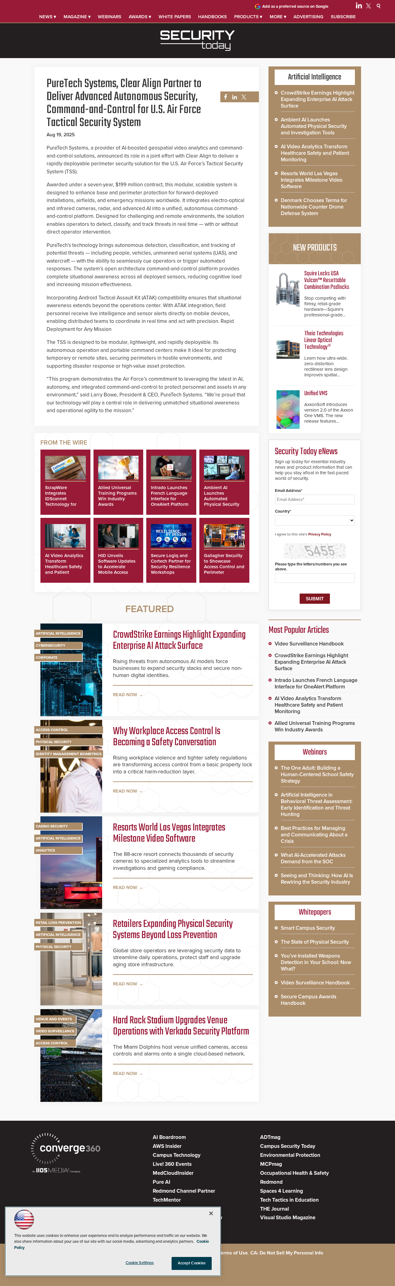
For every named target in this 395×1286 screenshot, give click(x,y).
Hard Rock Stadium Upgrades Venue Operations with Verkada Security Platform (181, 1026)
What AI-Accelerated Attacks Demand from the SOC (313, 858)
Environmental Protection (290, 1155)
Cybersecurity (50, 645)
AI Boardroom (169, 1137)
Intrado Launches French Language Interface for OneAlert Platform (170, 496)
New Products (315, 248)
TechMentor (167, 1200)
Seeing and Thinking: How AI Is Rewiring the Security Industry (317, 878)
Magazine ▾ (77, 16)
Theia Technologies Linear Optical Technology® (323, 340)
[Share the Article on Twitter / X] (243, 97)
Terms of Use (233, 1253)
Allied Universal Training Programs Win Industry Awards (117, 496)
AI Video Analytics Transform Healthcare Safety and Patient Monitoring (64, 567)
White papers (175, 16)
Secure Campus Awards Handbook (308, 999)
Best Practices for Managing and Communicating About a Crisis (314, 834)
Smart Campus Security (308, 928)
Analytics (45, 850)
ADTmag (270, 1137)
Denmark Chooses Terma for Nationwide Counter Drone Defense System (314, 207)
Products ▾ (248, 16)
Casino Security (52, 826)
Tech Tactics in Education (289, 1200)
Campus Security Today (287, 1146)
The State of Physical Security (315, 942)
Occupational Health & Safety (294, 1173)
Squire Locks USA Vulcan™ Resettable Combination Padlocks (326, 280)
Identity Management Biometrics (69, 754)
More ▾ (278, 16)
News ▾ (47, 16)
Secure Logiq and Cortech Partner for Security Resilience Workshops (171, 564)
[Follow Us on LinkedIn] (359, 7)
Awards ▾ (140, 16)
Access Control (52, 730)
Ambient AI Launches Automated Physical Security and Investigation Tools (222, 501)
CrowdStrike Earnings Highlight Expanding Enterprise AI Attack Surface (179, 641)
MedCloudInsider (173, 1173)
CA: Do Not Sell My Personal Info (286, 1253)
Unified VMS (315, 393)
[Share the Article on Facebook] (223, 97)
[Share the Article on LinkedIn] (233, 97)
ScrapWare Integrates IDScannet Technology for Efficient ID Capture (61, 501)
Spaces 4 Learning (281, 1191)
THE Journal (274, 1209)
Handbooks (212, 16)
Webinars (109, 16)
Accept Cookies (192, 1263)
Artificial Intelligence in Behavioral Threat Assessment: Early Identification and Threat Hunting (316, 805)
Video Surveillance (55, 1031)
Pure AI (161, 1182)
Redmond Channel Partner (184, 1191)
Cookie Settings (140, 1262)
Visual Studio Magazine (287, 1217)
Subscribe (343, 16)
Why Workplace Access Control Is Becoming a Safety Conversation (166, 737)
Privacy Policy (319, 534)
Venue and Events (54, 1019)
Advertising (308, 16)
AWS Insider (167, 1146)
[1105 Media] (56, 1171)
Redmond (271, 1182)
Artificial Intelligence (58, 633)
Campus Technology (177, 1155)
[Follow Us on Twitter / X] (368, 7)
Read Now (125, 694)
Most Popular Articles (298, 630)
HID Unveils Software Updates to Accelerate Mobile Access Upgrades (116, 567)
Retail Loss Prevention (58, 922)
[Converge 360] (65, 1149)
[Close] (211, 1213)
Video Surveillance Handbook (309, 644)
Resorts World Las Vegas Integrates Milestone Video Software (169, 834)
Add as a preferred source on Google (295, 6)
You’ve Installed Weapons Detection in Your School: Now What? (316, 962)
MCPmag (271, 1164)
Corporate (46, 657)
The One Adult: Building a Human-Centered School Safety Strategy (317, 774)
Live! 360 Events (172, 1164)
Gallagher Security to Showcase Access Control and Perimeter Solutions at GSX (224, 567)
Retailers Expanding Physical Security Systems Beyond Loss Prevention (173, 930)
